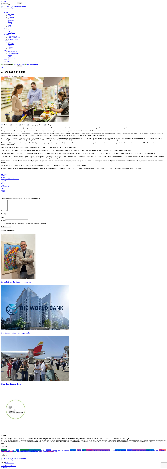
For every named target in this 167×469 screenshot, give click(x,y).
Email (3, 217)
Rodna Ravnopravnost (14, 37)
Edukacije (10, 55)
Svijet (9, 26)
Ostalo (6, 40)
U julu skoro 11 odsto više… (11, 384)
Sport (9, 25)
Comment (4, 211)
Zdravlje (3, 191)
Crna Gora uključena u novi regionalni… (15, 333)
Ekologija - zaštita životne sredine (10, 179)
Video (9, 31)
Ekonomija (11, 17)
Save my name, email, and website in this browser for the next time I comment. (24, 223)
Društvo (3, 177)
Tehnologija (11, 20)
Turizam (10, 22)
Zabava (3, 190)
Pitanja (9, 42)
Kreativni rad (11, 58)
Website (3, 220)
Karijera (10, 56)
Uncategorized (5, 186)
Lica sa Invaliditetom (13, 53)
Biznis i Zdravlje (12, 36)
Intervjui (10, 45)
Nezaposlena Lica (12, 51)
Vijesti (6, 12)
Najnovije (7, 61)
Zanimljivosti (11, 33)
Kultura (10, 48)
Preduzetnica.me (9, 463)
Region (10, 23)
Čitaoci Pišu (11, 44)
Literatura (10, 47)
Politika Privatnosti (6, 466)
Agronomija (11, 14)
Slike (9, 29)
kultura (113, 450)
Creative (6, 28)
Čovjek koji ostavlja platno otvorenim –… (16, 282)
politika (3, 183)
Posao (5, 50)
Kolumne (6, 34)
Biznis (9, 15)
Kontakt (13, 466)
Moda (9, 19)
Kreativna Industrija (13, 39)
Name (3, 214)
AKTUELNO (5, 174)
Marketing (3, 1)
